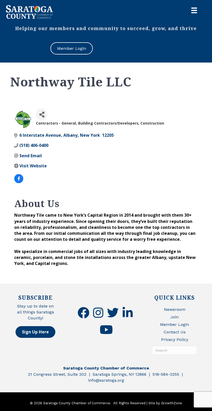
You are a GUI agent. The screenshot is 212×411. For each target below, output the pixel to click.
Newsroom (174, 309)
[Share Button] (42, 114)
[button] (35, 332)
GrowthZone (171, 403)
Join (174, 316)
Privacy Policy (174, 339)
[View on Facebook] (18, 181)
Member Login (174, 324)
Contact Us (175, 332)
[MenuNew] (194, 10)
